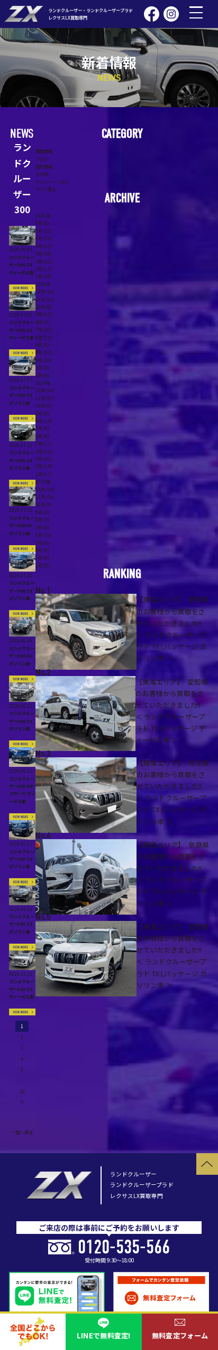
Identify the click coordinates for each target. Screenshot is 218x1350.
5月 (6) (42, 344)
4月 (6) (42, 550)
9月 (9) (42, 413)
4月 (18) (43, 253)
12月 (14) (44, 291)
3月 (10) (43, 458)
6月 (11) (43, 337)
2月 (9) (42, 367)
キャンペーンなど (52, 181)
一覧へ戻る (22, 1132)
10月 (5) (43, 405)
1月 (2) (42, 565)
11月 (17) (44, 398)
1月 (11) (43, 474)
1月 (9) (42, 375)
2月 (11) (43, 268)
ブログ (41, 159)
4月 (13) (43, 352)
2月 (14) (43, 466)
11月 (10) (44, 496)
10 (22, 1091)
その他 (41, 173)
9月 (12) (43, 314)
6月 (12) (43, 238)
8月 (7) (42, 322)
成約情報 (43, 166)
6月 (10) (43, 534)
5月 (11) (43, 443)
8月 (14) (43, 420)
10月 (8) (43, 306)
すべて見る (45, 189)
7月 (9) (42, 428)
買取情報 (43, 151)
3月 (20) (43, 360)
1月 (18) (43, 276)
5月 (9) (42, 542)
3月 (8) (42, 557)
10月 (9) (43, 504)
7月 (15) (43, 230)
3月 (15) (43, 261)
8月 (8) (42, 223)
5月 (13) (43, 246)
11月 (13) (44, 299)
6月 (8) (42, 436)
